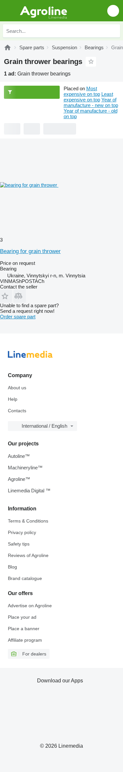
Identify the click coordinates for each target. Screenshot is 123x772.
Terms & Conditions (28, 521)
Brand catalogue (25, 578)
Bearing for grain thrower (30, 251)
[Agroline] (7, 47)
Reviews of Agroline (28, 555)
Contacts (17, 410)
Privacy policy (22, 532)
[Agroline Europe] (42, 10)
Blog (12, 566)
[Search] (113, 30)
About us (17, 387)
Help (12, 399)
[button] (113, 10)
